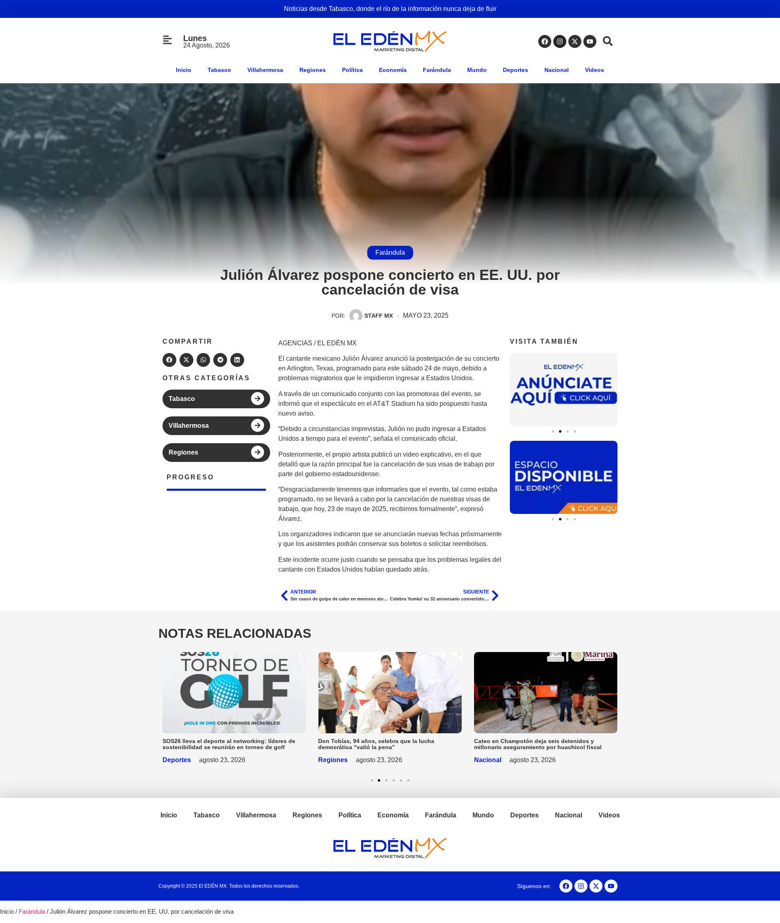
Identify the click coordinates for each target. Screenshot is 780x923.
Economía (393, 70)
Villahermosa (265, 70)
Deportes (515, 70)
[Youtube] (589, 41)
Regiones (312, 70)
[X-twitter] (574, 41)
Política (352, 70)
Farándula (437, 70)
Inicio (183, 70)
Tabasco (219, 70)
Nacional (556, 70)
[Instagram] (559, 41)
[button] (169, 360)
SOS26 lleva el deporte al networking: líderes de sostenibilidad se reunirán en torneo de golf (228, 744)
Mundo (477, 70)
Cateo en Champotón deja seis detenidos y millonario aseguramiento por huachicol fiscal (538, 744)
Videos (594, 70)
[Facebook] (544, 41)
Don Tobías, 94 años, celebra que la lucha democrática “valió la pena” (376, 744)
